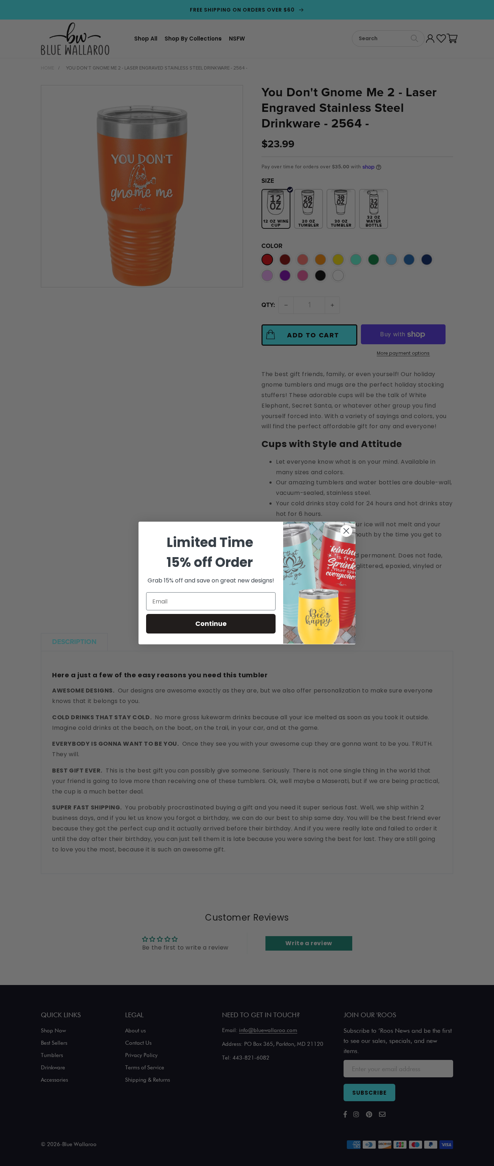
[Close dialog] (346, 531)
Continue (211, 623)
